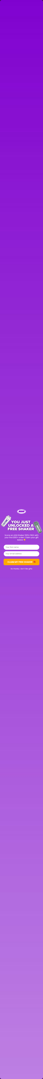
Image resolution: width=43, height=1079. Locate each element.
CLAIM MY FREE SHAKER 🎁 (21, 561)
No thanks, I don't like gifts (21, 569)
